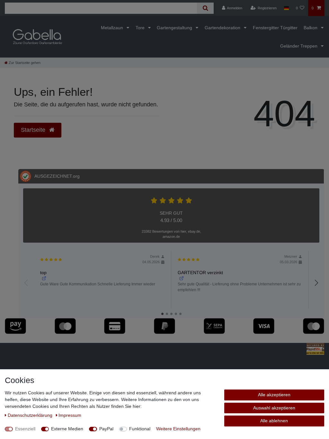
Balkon (311, 27)
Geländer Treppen (299, 46)
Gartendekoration (223, 27)
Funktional (139, 428)
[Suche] (205, 8)
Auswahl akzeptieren (274, 407)
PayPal (106, 428)
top (43, 272)
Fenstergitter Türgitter (275, 27)
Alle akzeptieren (274, 394)
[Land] (286, 8)
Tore (141, 27)
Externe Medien (67, 428)
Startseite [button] (34, 130)
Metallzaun (112, 27)
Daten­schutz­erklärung (31, 415)
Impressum (69, 415)
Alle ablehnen (274, 420)
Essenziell (25, 428)
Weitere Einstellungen (178, 428)
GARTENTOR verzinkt (200, 272)
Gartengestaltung (175, 27)
